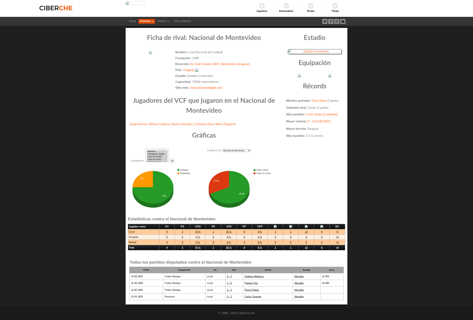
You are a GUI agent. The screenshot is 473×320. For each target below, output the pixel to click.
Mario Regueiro (225, 124)
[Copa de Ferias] (157, 159)
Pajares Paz (251, 283)
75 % (198, 231)
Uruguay (188, 70)
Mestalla (299, 276)
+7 (337, 231)
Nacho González (182, 124)
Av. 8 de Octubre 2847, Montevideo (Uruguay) (220, 64)
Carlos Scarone (253, 296)
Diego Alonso (138, 124)
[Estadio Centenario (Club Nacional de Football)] (314, 51)
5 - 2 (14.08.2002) (319, 121)
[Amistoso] (157, 151)
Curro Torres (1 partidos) (322, 114)
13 (306, 231)
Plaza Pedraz (252, 290)
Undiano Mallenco (254, 276)
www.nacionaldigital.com (206, 87)
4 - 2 (229, 290)
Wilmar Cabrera (159, 124)
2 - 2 (229, 296)
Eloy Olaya (319, 100)
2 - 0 (229, 283)
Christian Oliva (204, 124)
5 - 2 (229, 276)
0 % (260, 231)
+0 (337, 237)
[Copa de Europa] (157, 156)
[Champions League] (157, 154)
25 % (229, 231)
